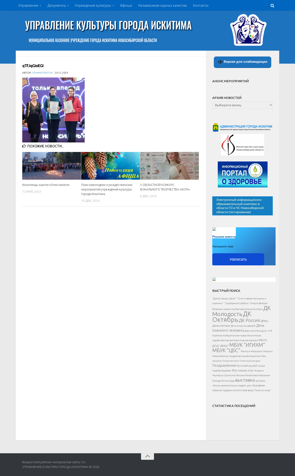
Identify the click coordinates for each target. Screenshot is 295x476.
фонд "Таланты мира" (259, 390)
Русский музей (247, 365)
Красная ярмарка (249, 340)
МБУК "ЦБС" (226, 350)
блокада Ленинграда (223, 380)
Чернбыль (218, 375)
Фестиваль (239, 370)
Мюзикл (268, 351)
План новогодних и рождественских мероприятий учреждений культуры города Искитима (106, 189)
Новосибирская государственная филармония (236, 356)
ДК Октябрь (231, 316)
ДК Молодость (241, 311)
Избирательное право (234, 335)
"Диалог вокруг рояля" (224, 298)
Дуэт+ (264, 330)
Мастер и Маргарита (252, 351)
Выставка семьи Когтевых (249, 309)
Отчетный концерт (250, 361)
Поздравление (224, 365)
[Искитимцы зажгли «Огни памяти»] (51, 166)
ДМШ (264, 321)
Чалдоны (259, 370)
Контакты (200, 5)
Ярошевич (264, 375)
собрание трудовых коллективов (229, 390)
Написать (238, 259)
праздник (258, 385)
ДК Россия (249, 320)
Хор (250, 370)
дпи (249, 385)
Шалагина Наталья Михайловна (241, 375)
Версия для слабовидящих (245, 61)
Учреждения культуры (93, 5)
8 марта (254, 303)
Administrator (42, 72)
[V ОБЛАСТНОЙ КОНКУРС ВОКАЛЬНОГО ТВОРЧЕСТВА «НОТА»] (169, 166)
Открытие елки (230, 361)
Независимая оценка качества (162, 5)
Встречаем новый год (223, 309)
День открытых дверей (243, 325)
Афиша (126, 5)
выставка (245, 379)
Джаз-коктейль (253, 330)
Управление (28, 5)
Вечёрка (263, 303)
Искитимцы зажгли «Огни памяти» (46, 185)
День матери (221, 325)
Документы (56, 5)
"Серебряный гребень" (236, 303)
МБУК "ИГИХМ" (247, 345)
